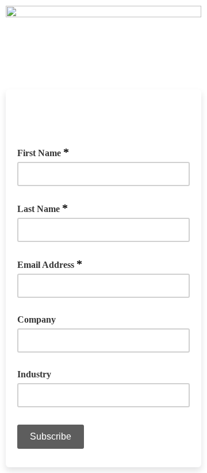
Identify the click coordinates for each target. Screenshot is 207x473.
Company (36, 319)
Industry (34, 374)
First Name (43, 152)
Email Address (49, 264)
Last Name (42, 208)
